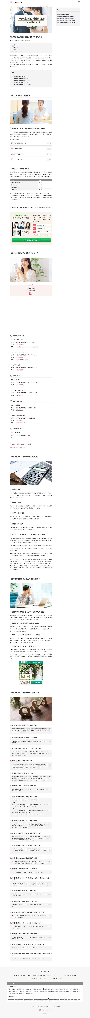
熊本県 (17, 993)
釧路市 (16, 999)
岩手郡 (48, 1000)
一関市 (36, 1000)
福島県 (31, 989)
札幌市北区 (62, 999)
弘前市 (16, 1000)
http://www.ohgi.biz (21, 422)
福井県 (71, 989)
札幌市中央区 (36, 999)
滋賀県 (24, 991)
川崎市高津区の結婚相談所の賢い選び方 (21, 82)
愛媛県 (71, 991)
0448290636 (19, 357)
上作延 (20, 447)
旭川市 (9, 999)
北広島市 (13, 1000)
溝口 (17, 447)
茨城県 (34, 989)
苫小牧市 (75, 999)
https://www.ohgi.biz (22, 359)
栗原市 (73, 1000)
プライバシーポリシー (51, 975)
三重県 (20, 991)
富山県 (64, 989)
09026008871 (19, 384)
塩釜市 (67, 1000)
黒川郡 (76, 1000)
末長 (24, 447)
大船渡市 (57, 1000)
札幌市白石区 (51, 999)
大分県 (20, 993)
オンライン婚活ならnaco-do (17, 5)
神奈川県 (56, 989)
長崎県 (13, 993)
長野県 (78, 989)
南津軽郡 (30, 1000)
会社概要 (23, 975)
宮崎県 (24, 993)
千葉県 (48, 989)
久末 (14, 447)
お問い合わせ (16, 975)
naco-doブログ (42, 978)
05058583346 (19, 370)
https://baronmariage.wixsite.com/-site (27, 347)
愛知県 (17, 991)
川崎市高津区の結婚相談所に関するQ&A (22, 84)
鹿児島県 (28, 993)
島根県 (49, 991)
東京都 (52, 989)
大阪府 (31, 991)
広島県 (56, 991)
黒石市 (19, 1000)
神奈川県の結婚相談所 (31, 5)
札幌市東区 (41, 999)
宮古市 (51, 1000)
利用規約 (29, 975)
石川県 (67, 989)
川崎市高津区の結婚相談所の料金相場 (21, 80)
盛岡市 (54, 1000)
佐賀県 (10, 993)
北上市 (61, 1000)
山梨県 (74, 989)
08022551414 (19, 410)
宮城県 (20, 989)
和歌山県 (42, 991)
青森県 (13, 989)
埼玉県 (45, 989)
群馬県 (41, 989)
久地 (11, 447)
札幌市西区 (31, 999)
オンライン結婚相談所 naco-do (55, 978)
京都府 (27, 991)
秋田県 (24, 989)
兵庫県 (34, 991)
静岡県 (13, 991)
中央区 (69, 999)
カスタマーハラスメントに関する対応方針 (67, 975)
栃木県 (38, 989)
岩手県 (17, 989)
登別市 (72, 999)
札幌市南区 (46, 999)
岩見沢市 (12, 999)
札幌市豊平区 (56, 999)
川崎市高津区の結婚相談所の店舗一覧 (21, 78)
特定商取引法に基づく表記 (39, 975)
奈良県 (38, 991)
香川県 (67, 991)
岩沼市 (70, 1000)
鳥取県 (46, 991)
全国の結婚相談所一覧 (32, 978)
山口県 (60, 991)
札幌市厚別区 (20, 999)
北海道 (10, 989)
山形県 (27, 989)
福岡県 (78, 991)
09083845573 (19, 344)
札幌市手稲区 (26, 999)
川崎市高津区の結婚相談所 (19, 76)
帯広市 (66, 999)
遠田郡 (64, 1000)
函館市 (79, 999)
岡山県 (53, 991)
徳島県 (64, 991)
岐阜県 (10, 991)
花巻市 (45, 1000)
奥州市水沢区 (40, 1000)
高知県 (74, 991)
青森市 (26, 1000)
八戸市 (33, 1000)
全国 (24, 5)
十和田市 (23, 1000)
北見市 (9, 1000)
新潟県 (60, 989)
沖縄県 (32, 993)
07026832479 (19, 395)
